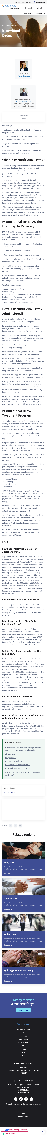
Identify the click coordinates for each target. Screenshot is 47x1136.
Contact (23, 1055)
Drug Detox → (10, 758)
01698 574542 (23, 1090)
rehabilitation (12, 139)
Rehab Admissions (23, 1046)
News (23, 1052)
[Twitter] (21, 1099)
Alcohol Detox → (11, 754)
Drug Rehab (24, 1036)
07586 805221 (23, 1093)
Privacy (23, 1113)
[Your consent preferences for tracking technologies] (4, 1134)
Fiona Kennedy (24, 76)
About (24, 1049)
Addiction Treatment (23, 1030)
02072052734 (23, 1073)
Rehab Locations (23, 1043)
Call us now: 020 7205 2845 (15, 773)
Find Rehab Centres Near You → (17, 765)
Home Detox (23, 1039)
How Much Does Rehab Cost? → (17, 768)
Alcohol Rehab (24, 1033)
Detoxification (10, 792)
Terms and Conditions (23, 1116)
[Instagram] (31, 1099)
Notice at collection (11, 1133)
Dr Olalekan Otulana (23, 102)
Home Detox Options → (14, 761)
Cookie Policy (23, 1111)
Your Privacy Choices (18, 1129)
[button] (29, 8)
